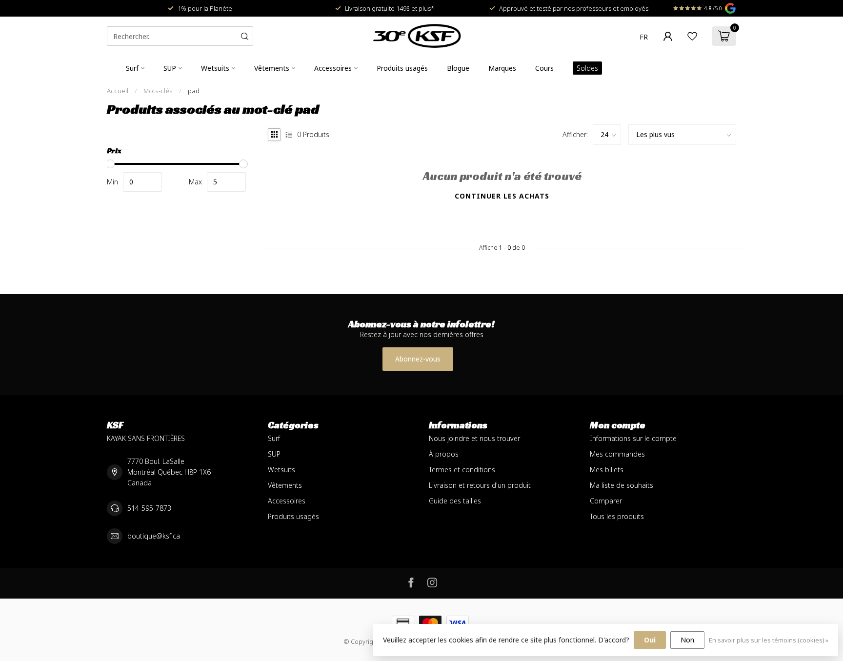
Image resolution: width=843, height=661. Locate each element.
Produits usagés (402, 68)
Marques (502, 68)
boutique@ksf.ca (153, 536)
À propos (444, 454)
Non (687, 639)
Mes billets (606, 469)
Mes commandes (617, 454)
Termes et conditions (462, 469)
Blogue (458, 68)
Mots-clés (158, 90)
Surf (132, 68)
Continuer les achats (502, 195)
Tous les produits (617, 516)
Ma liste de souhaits (621, 485)
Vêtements (271, 68)
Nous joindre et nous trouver (474, 438)
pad (194, 90)
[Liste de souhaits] (692, 36)
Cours (544, 68)
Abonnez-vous (418, 358)
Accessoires (333, 68)
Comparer (606, 500)
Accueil (117, 90)
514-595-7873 (149, 508)
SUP (169, 68)
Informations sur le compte (633, 438)
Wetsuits (215, 68)
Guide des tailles (455, 500)
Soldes (587, 68)
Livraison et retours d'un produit (480, 485)
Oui (650, 639)
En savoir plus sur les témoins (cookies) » (768, 640)
